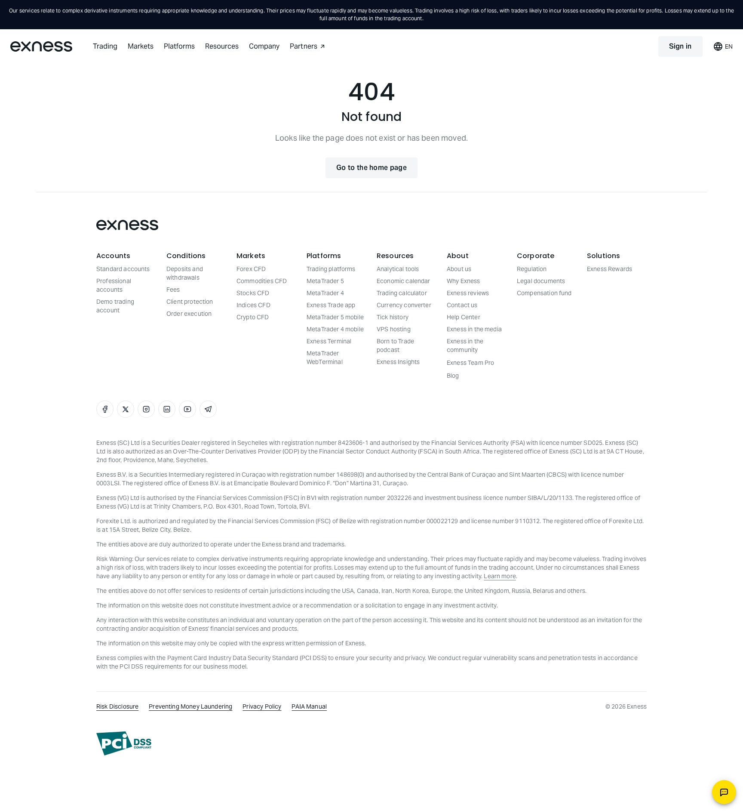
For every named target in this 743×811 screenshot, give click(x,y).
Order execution (189, 314)
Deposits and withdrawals (184, 273)
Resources (222, 46)
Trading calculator (402, 293)
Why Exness (463, 281)
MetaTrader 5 (325, 281)
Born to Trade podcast (395, 345)
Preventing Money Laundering (190, 706)
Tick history (392, 317)
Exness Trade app (331, 305)
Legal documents (541, 281)
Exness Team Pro (470, 363)
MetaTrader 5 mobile (335, 317)
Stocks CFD (253, 293)
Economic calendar (403, 281)
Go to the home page (371, 167)
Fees (173, 289)
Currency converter (404, 305)
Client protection (189, 301)
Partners (303, 46)
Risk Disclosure (117, 706)
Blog (453, 375)
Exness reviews (468, 293)
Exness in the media (474, 329)
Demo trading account (115, 306)
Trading (105, 46)
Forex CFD (251, 269)
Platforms (179, 46)
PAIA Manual (309, 706)
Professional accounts (113, 285)
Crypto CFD (252, 317)
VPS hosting (394, 329)
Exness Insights (398, 362)
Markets (141, 46)
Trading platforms (331, 269)
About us (459, 269)
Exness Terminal (329, 341)
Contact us (462, 305)
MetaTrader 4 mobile (335, 329)
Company (264, 46)
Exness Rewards (609, 269)
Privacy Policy (262, 706)
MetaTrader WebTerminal (325, 357)
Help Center (463, 317)
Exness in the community (465, 345)
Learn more (500, 576)
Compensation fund (544, 293)
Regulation (532, 269)
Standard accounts (123, 269)
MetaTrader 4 (325, 293)
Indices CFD (253, 305)
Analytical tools (398, 269)
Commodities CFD (261, 281)
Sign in (680, 46)
